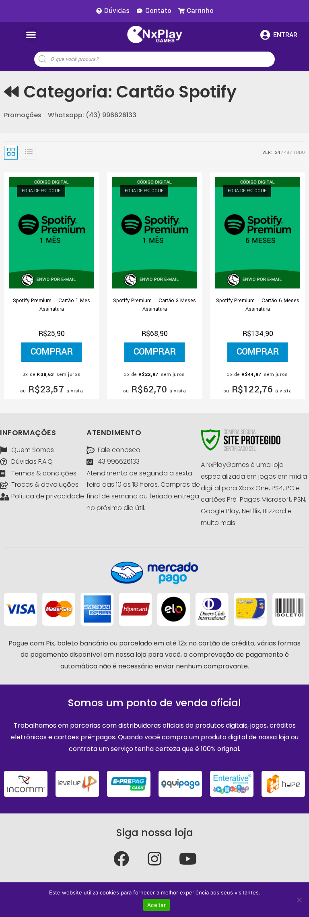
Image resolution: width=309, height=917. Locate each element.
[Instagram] (154, 858)
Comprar (52, 351)
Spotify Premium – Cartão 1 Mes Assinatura (51, 305)
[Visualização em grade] (11, 153)
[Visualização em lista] (28, 153)
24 (277, 152)
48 (286, 152)
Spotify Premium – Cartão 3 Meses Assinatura (154, 305)
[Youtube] (188, 858)
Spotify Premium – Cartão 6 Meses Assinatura (257, 305)
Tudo (299, 152)
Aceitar (156, 905)
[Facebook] (121, 858)
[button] (31, 34)
